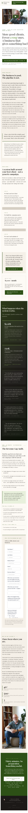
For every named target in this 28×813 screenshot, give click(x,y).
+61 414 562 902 (19, 802)
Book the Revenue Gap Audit (18, 3)
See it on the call (12, 269)
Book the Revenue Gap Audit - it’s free (13, 60)
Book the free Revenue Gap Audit (12, 292)
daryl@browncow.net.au (9, 802)
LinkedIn (14, 805)
